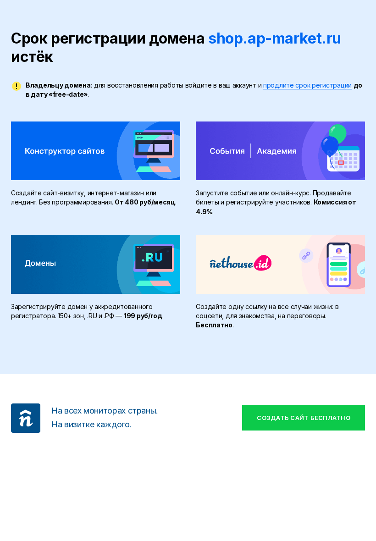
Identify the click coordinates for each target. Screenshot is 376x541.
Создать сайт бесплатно (303, 417)
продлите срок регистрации (307, 85)
